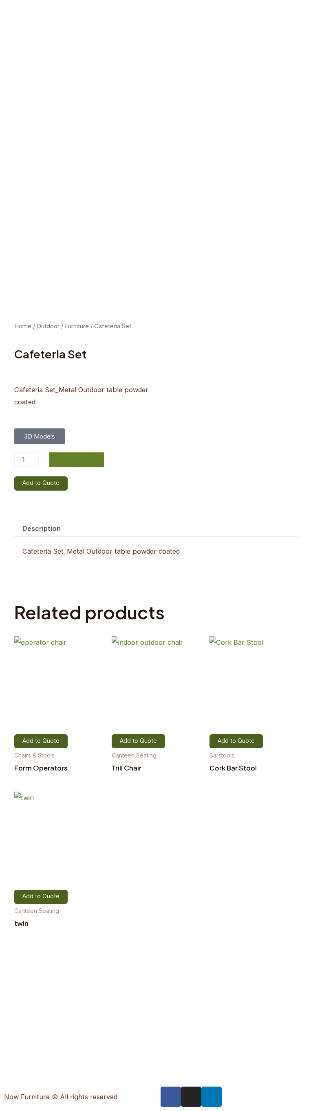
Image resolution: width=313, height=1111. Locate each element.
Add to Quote (41, 483)
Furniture (77, 326)
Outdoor (48, 326)
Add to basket (76, 459)
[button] (39, 436)
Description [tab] (41, 528)
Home (22, 326)
